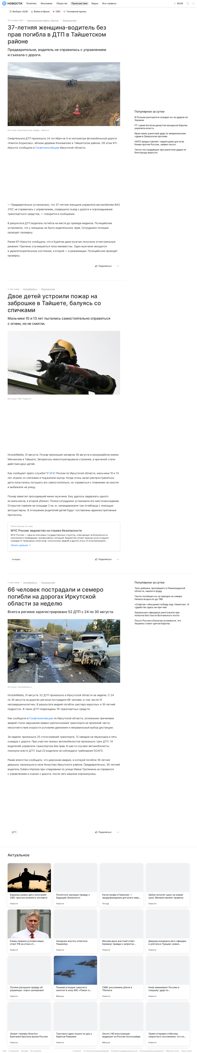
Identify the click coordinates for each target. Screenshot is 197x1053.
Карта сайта (187, 1051)
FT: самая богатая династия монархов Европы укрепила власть (161, 127)
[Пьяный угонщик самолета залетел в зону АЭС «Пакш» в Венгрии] (75, 977)
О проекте (77, 1051)
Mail (4, 1051)
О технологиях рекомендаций (96, 1051)
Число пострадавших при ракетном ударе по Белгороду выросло (160, 151)
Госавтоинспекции (47, 147)
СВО (58, 11)
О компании (14, 1051)
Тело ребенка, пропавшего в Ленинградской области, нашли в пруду (160, 589)
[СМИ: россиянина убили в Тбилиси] (121, 977)
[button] (64, 94)
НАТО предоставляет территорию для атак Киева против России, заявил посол (159, 143)
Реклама (24, 1051)
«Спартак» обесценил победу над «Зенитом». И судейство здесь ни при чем (162, 606)
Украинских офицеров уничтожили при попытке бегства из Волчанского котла (157, 614)
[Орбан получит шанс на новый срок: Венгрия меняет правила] (167, 885)
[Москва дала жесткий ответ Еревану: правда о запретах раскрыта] (121, 931)
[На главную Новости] (14, 3)
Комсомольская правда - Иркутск (43, 20)
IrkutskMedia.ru (30, 289)
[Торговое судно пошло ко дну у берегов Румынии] (75, 1023)
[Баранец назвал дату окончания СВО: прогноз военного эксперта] (29, 885)
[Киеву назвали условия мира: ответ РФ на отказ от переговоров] (29, 931)
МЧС (52, 473)
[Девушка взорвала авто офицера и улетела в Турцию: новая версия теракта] (167, 931)
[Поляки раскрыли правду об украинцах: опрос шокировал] (29, 977)
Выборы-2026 (20, 11)
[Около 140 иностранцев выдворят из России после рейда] (121, 1023)
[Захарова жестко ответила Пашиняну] (75, 931)
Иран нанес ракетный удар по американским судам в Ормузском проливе (160, 135)
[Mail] (4, 3)
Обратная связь (172, 1051)
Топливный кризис (76, 11)
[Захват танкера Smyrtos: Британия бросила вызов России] (29, 1023)
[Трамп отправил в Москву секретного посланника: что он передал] (167, 1023)
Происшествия (69, 20)
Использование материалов (152, 1051)
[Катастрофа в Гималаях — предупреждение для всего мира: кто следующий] (121, 885)
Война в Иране (42, 11)
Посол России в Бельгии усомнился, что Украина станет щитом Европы (158, 622)
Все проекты (36, 1051)
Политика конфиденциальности (124, 1051)
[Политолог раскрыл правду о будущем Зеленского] (75, 885)
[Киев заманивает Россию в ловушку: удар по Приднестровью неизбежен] (167, 977)
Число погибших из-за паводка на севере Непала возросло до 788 (158, 598)
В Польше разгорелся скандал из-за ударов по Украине (161, 119)
